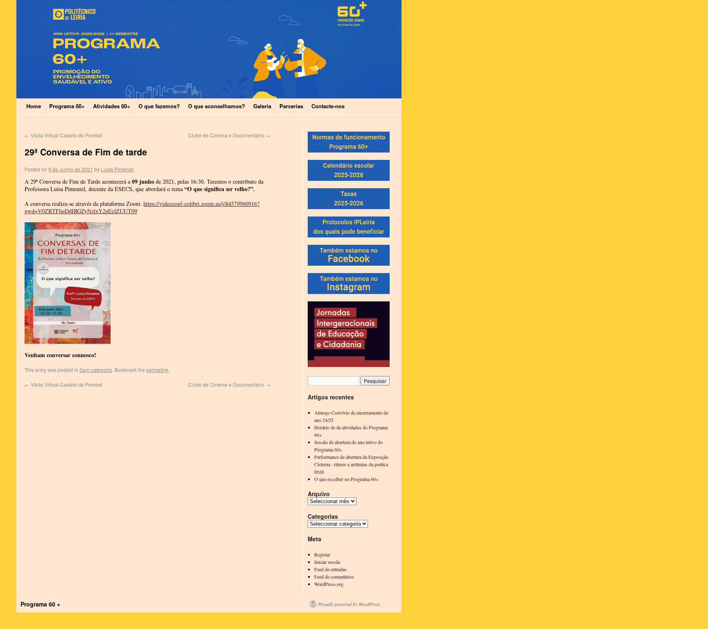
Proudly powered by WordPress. (349, 604)
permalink (157, 369)
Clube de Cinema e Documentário (229, 135)
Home (33, 106)
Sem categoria (95, 369)
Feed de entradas (330, 569)
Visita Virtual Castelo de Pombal (63, 135)
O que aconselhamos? (216, 106)
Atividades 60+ (111, 106)
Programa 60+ (67, 106)
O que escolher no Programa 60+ (346, 479)
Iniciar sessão (327, 561)
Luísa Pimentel (117, 169)
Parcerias (291, 106)
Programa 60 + (40, 604)
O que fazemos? (159, 106)
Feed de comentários (334, 576)
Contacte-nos (328, 106)
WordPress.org (328, 584)
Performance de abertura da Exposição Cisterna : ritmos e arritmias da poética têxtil (351, 464)
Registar (322, 554)
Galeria (262, 106)
